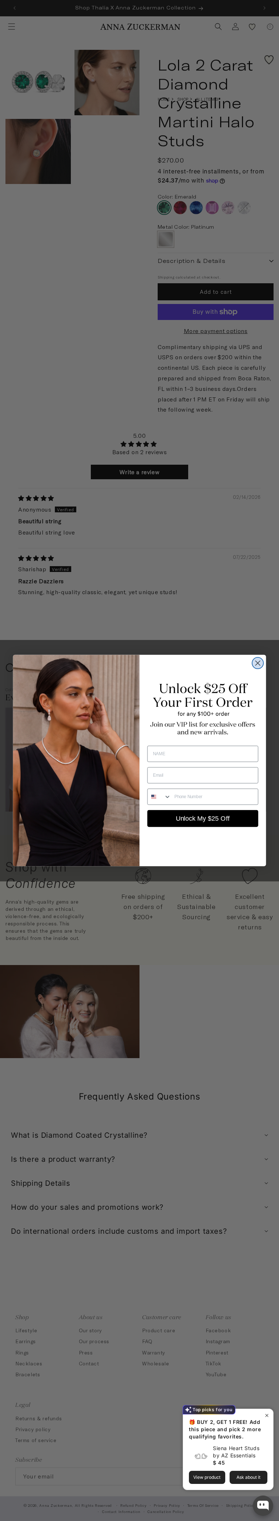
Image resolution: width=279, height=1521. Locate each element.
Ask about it (248, 1477)
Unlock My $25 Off (203, 818)
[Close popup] (267, 1415)
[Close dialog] (257, 663)
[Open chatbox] (263, 1506)
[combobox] (159, 796)
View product (207, 1477)
